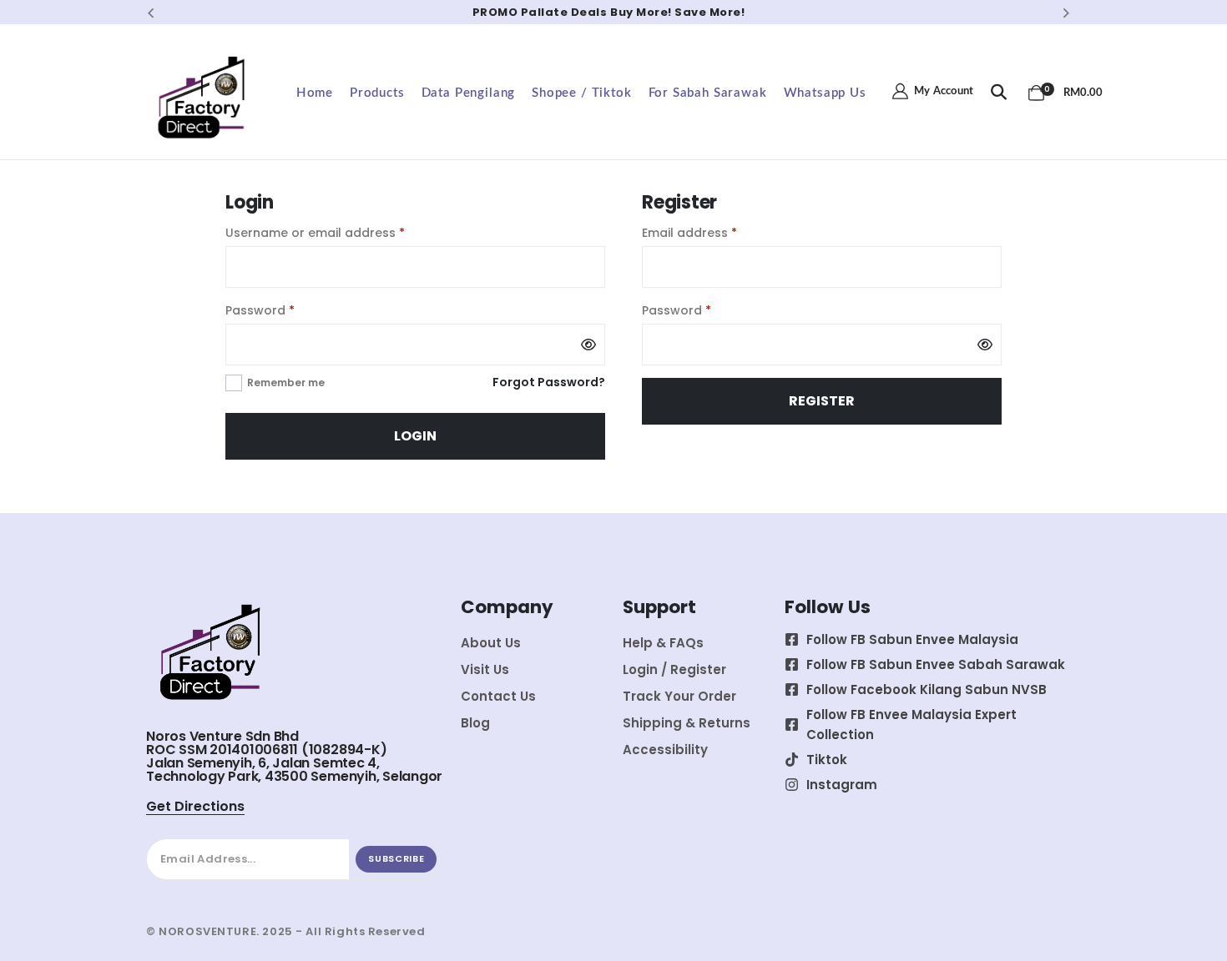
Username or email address (341, 232)
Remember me (286, 382)
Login (415, 435)
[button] (151, 13)
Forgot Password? (548, 382)
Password (286, 309)
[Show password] (588, 344)
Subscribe (396, 858)
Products (377, 93)
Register (822, 400)
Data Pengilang (469, 93)
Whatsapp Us (825, 93)
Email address (716, 232)
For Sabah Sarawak (708, 93)
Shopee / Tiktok (581, 93)
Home (314, 93)
